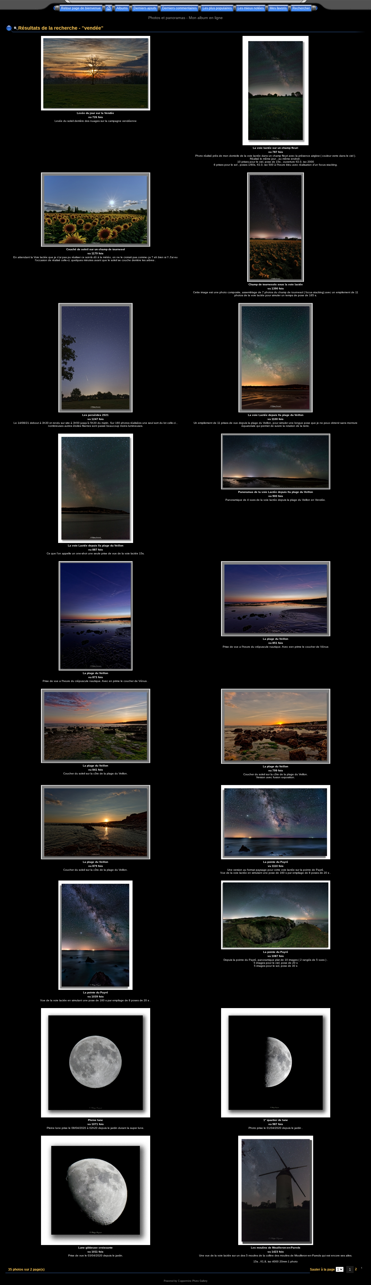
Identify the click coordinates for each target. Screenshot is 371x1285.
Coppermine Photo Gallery (192, 1281)
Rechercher (301, 8)
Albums (122, 8)
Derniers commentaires (179, 8)
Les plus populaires (217, 8)
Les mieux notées (251, 8)
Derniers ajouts (145, 8)
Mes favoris (278, 8)
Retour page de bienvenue (81, 8)
